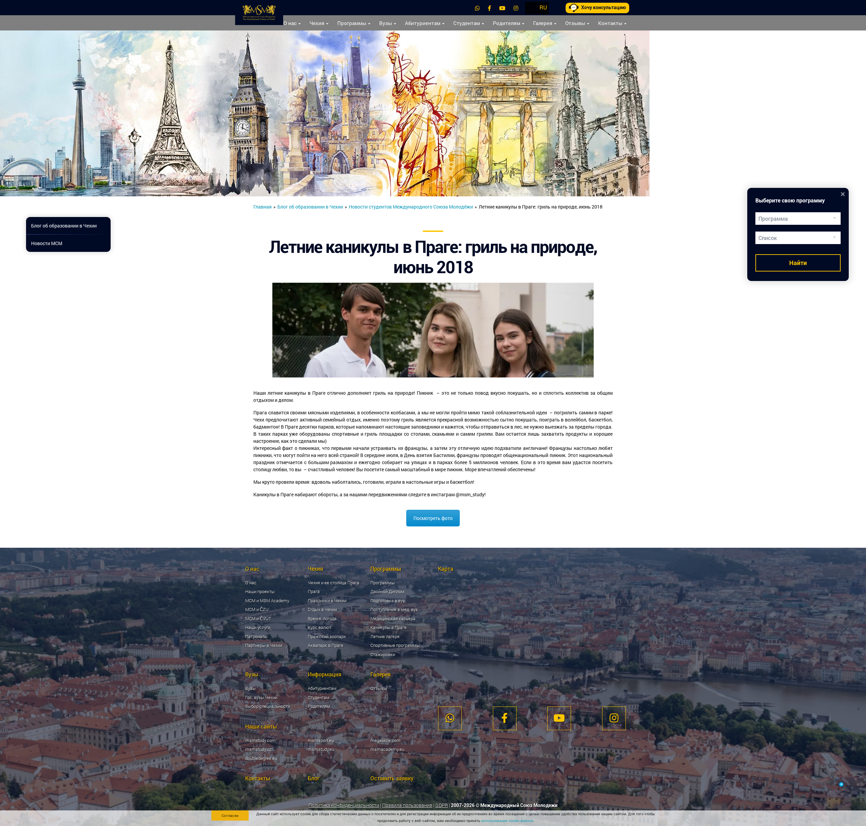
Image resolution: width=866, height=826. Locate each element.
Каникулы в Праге (388, 627)
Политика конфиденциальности (344, 805)
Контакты (610, 23)
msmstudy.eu (321, 749)
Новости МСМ (46, 243)
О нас (290, 23)
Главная (262, 206)
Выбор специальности (267, 706)
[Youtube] (502, 8)
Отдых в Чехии (322, 609)
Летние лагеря (385, 636)
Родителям (506, 23)
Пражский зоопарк (327, 636)
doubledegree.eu (261, 758)
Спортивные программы (395, 645)
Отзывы (575, 23)
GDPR (441, 805)
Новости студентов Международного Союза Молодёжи (411, 206)
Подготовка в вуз (387, 600)
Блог (314, 778)
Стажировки (382, 654)
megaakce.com (385, 740)
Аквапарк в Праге (325, 645)
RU (543, 7)
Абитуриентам (422, 23)
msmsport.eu (321, 740)
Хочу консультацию (603, 7)
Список (767, 237)
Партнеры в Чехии (263, 645)
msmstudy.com (260, 740)
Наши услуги (257, 627)
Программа (773, 218)
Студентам (466, 23)
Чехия (317, 23)
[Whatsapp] (477, 8)
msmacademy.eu (387, 749)
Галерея (542, 23)
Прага (314, 591)
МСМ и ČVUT (258, 618)
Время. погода (322, 618)
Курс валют (319, 627)
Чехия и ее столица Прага (333, 583)
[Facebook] (489, 8)
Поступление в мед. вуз (394, 609)
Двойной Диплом (387, 591)
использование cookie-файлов (507, 821)
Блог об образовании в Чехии (310, 206)
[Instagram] (516, 8)
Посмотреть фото (433, 518)
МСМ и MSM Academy (267, 600)
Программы (351, 23)
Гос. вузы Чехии (261, 697)
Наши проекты (260, 591)
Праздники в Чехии (327, 600)
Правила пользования (407, 805)
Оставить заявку (391, 778)
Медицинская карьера (392, 618)
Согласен (230, 815)
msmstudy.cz (258, 749)
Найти (798, 262)
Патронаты (256, 636)
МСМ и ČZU (257, 609)
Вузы (385, 23)
